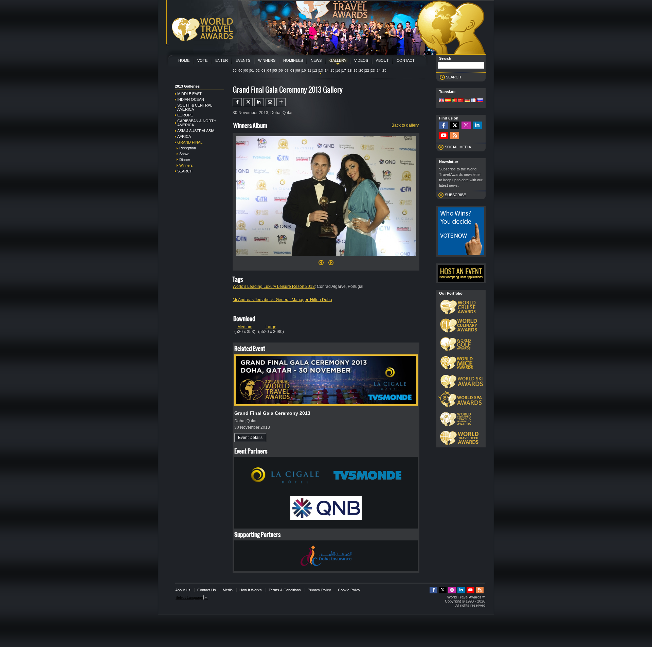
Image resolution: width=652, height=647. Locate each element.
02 (258, 70)
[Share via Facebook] (237, 102)
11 (309, 70)
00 (246, 70)
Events (243, 60)
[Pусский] (480, 100)
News (316, 60)
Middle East (189, 94)
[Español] (448, 100)
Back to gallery (405, 125)
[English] (441, 100)
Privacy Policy (319, 590)
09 (298, 70)
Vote (202, 60)
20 (361, 70)
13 (321, 70)
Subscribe (455, 195)
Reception (187, 148)
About (382, 60)
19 (356, 70)
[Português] (454, 100)
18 (350, 70)
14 (327, 70)
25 (384, 70)
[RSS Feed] (454, 136)
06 (281, 70)
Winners (266, 60)
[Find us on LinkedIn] (477, 125)
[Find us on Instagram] (465, 125)
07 (287, 70)
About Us (183, 590)
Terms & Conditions (285, 590)
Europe (185, 115)
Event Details (250, 437)
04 (269, 70)
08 (292, 70)
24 (379, 70)
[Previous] (321, 264)
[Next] (326, 258)
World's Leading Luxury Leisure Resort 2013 (274, 286)
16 (338, 70)
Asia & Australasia (195, 131)
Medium (244, 327)
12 (315, 70)
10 (304, 70)
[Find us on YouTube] (443, 136)
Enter (221, 60)
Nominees (293, 60)
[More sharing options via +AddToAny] (281, 102)
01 (252, 70)
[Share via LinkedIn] (259, 102)
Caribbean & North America (196, 123)
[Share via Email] (270, 102)
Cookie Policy (349, 590)
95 (235, 70)
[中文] (461, 100)
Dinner (184, 160)
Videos (361, 60)
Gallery (337, 60)
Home (183, 60)
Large (271, 327)
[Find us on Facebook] (443, 125)
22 (367, 70)
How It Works (250, 590)
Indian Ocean (190, 99)
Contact (406, 60)
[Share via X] (248, 102)
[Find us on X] (454, 125)
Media (228, 590)
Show (183, 154)
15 (332, 70)
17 (344, 70)
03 (263, 70)
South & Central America (194, 107)
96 (240, 70)
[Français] (473, 100)
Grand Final (189, 142)
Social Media (458, 147)
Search (185, 171)
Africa (184, 136)
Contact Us (206, 590)
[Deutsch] (467, 100)
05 (275, 70)
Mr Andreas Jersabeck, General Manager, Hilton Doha (282, 299)
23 (373, 70)
